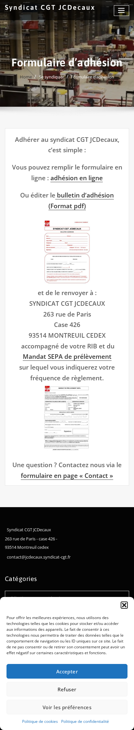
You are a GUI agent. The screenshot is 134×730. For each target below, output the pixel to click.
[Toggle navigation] (121, 10)
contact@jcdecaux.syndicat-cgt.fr (39, 557)
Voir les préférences (67, 707)
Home (26, 77)
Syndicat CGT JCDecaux (50, 7)
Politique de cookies (40, 721)
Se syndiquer (51, 77)
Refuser (67, 689)
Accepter (67, 671)
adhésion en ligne (76, 178)
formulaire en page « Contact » (67, 475)
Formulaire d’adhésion (92, 77)
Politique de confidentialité (85, 721)
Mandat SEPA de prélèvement (67, 356)
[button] (124, 605)
